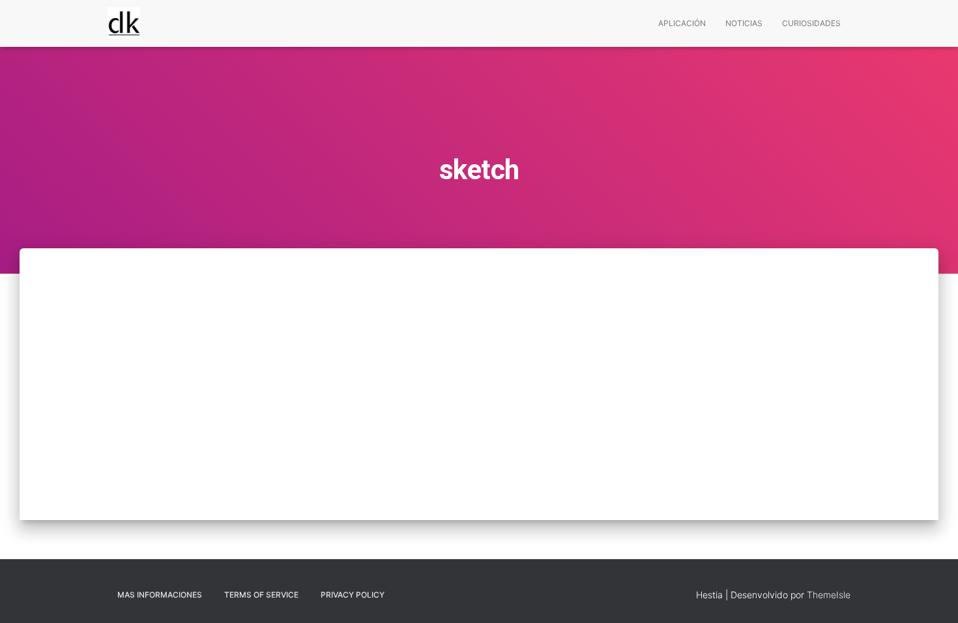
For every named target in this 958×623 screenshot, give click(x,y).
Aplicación (682, 23)
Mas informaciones (159, 595)
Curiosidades (811, 23)
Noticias (743, 23)
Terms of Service (261, 595)
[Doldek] (124, 23)
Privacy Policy (353, 595)
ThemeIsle (828, 594)
